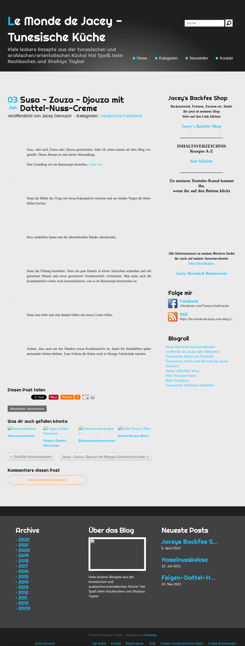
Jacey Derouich (45, 643)
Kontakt (226, 58)
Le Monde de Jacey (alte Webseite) (192, 351)
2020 (24, 550)
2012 (23, 592)
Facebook (189, 301)
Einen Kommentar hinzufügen (47, 480)
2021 (23, 545)
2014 (23, 582)
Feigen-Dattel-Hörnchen (190, 577)
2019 (23, 555)
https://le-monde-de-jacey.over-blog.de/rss (207, 319)
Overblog (150, 635)
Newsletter (199, 58)
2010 (23, 603)
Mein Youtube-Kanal (181, 375)
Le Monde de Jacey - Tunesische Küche (65, 28)
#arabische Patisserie (121, 116)
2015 (23, 577)
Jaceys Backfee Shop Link (190, 541)
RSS (184, 314)
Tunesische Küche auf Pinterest (189, 356)
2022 (23, 540)
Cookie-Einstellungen (222, 643)
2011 (22, 598)
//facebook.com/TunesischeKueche (204, 306)
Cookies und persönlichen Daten (181, 643)
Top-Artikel (99, 643)
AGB (152, 643)
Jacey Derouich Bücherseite (201, 273)
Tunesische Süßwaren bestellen (190, 385)
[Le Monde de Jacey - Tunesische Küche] (117, 540)
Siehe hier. (96, 164)
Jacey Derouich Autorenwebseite (190, 347)
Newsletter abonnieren (27, 409)
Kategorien (168, 58)
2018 (23, 561)
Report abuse (135, 643)
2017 (23, 566)
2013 (23, 587)
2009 (24, 608)
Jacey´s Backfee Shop (182, 371)
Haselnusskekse (184, 559)
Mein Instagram (177, 380)
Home (142, 58)
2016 (23, 571)
